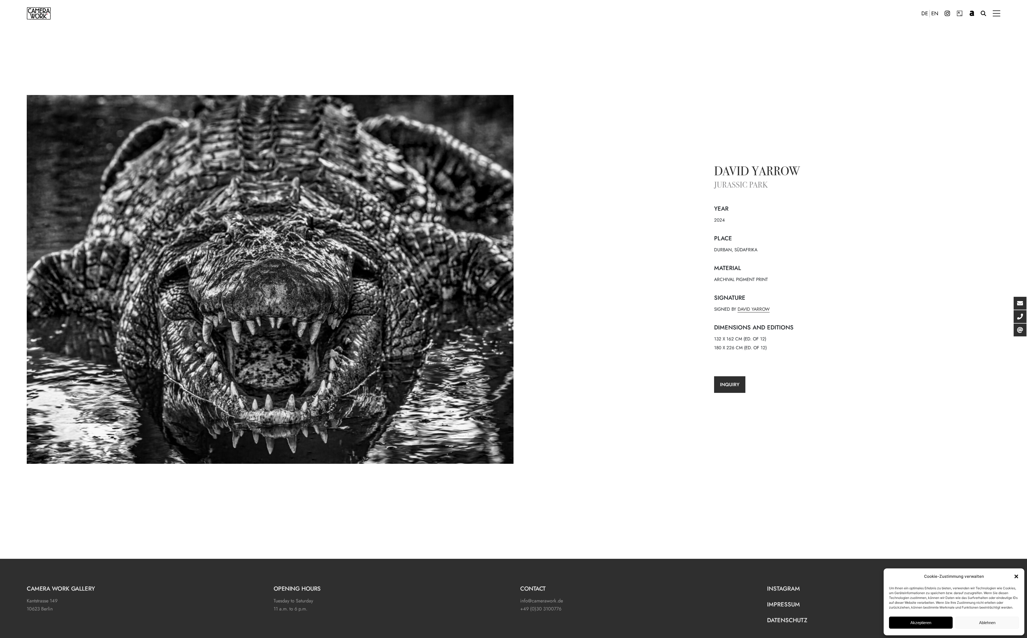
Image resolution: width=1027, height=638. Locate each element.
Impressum (783, 604)
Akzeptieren (920, 622)
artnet (971, 13)
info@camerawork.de (541, 600)
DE (924, 13)
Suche (983, 13)
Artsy (959, 13)
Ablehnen (987, 622)
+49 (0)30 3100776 (540, 608)
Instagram (947, 13)
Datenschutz (787, 620)
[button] (1016, 576)
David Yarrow (757, 172)
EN (934, 13)
